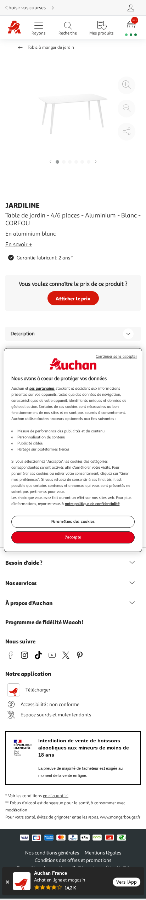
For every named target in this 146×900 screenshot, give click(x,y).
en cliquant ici (55, 796)
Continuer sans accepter (116, 356)
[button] (50, 162)
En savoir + (18, 244)
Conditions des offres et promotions (73, 860)
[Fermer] (7, 882)
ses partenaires (42, 388)
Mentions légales (103, 853)
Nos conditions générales (52, 853)
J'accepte (73, 537)
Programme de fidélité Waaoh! (44, 622)
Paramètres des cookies (73, 521)
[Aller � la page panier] (130, 27)
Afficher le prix (73, 298)
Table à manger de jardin (51, 47)
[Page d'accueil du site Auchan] (15, 28)
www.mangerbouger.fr (120, 817)
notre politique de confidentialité (92, 503)
